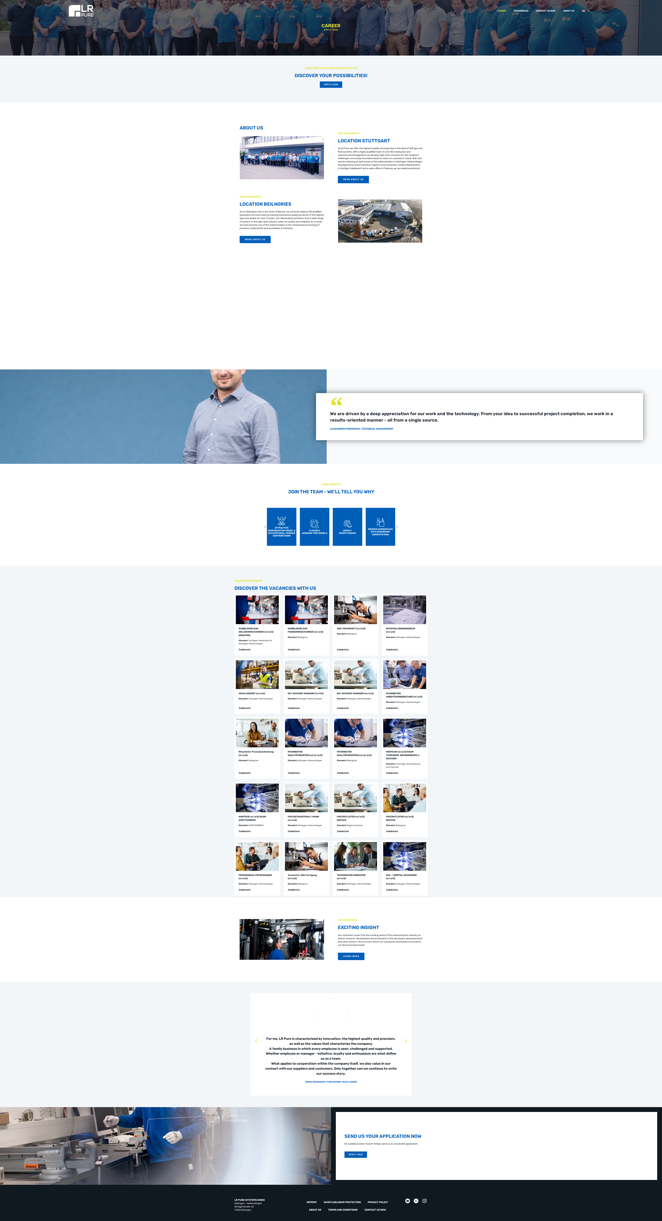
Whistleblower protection (342, 1202)
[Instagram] (424, 1201)
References (521, 10)
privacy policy (378, 1202)
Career (501, 10)
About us (568, 10)
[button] (265, 526)
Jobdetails (245, 649)
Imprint (312, 1202)
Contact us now (545, 10)
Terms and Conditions (343, 1209)
